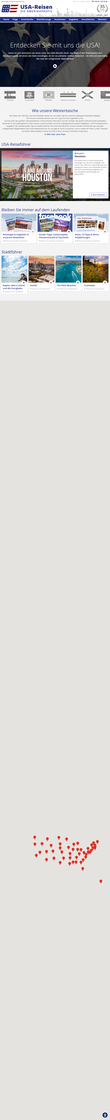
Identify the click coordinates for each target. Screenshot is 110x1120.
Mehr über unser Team (56, 134)
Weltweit (102, 19)
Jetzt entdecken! (99, 195)
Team (106, 15)
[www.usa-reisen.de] (27, 8)
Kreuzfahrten (88, 19)
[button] (76, 862)
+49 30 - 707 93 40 (100, 1)
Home (6, 19)
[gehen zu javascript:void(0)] (55, 66)
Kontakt (99, 15)
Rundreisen (60, 19)
